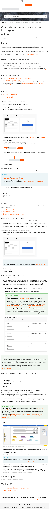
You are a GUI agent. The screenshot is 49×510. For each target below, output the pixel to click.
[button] (45, 16)
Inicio (6, 22)
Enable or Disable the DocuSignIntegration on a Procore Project (16, 488)
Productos (12, 22)
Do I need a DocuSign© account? (31, 54)
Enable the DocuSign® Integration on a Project (12, 80)
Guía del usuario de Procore (36, 22)
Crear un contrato (31, 137)
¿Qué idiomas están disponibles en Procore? (20, 414)
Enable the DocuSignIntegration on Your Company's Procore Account (17, 487)
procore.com (4, 4)
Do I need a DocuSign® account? (9, 490)
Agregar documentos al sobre (9, 209)
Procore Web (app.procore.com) (22, 22)
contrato (24, 37)
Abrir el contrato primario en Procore (10, 94)
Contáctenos (28, 4)
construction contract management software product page (26, 499)
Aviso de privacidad (21, 507)
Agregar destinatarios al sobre (9, 211)
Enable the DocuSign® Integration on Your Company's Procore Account (17, 78)
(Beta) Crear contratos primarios (20, 87)
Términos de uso (30, 507)
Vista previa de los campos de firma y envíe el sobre (13, 214)
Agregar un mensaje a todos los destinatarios (12, 213)
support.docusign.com (40, 264)
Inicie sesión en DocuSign (8, 96)
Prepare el (8, 97)
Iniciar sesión (42, 507)
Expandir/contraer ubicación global (46, 22)
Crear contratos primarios (8, 87)
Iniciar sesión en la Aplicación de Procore (10, 9)
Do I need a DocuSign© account (28, 83)
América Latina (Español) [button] (16, 4)
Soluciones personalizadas (24, 298)
